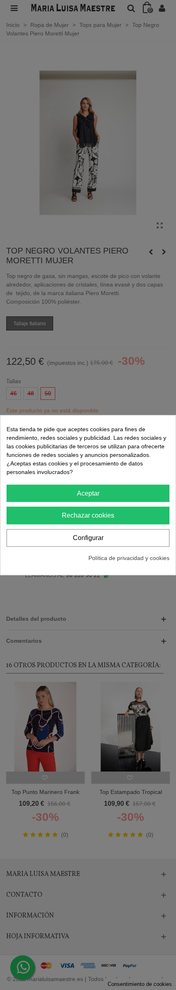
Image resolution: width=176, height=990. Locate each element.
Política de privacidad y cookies (128, 558)
